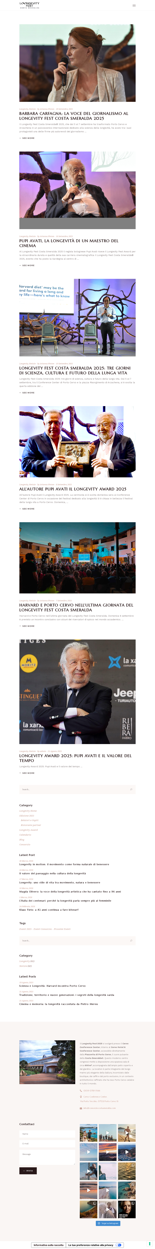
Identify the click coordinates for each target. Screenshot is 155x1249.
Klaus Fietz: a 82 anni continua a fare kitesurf (49, 909)
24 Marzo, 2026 (26, 870)
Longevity (23, 109)
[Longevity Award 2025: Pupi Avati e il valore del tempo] (77, 692)
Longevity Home (28, 810)
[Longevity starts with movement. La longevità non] (88, 1209)
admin (43, 751)
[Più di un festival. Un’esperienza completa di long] (127, 1152)
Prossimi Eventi (62, 928)
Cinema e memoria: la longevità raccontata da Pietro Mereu (58, 1004)
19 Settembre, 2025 (64, 109)
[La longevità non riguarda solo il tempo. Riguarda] (107, 1133)
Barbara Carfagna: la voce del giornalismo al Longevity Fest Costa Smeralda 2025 (74, 116)
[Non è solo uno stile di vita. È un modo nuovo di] (127, 1171)
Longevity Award (28, 829)
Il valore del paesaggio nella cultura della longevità (52, 873)
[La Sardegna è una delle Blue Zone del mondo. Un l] (127, 1133)
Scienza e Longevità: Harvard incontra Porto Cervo (52, 985)
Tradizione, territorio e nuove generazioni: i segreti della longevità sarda (66, 995)
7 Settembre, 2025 (64, 600)
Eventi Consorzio (43, 928)
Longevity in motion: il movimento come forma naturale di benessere (64, 864)
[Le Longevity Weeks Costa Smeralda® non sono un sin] (88, 1133)
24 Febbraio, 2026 (27, 906)
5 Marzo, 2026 (25, 897)
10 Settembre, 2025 (64, 363)
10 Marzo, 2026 (26, 888)
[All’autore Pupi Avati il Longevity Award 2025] (77, 441)
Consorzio (24, 844)
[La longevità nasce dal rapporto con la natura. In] (127, 1190)
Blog (21, 839)
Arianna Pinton (47, 109)
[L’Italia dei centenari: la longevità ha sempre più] (127, 1209)
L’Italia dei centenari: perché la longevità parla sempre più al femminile (65, 900)
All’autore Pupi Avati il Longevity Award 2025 (73, 489)
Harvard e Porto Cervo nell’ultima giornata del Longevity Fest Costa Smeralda (76, 607)
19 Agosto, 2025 (26, 982)
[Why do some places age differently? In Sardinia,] (88, 1171)
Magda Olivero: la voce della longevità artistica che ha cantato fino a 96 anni (70, 891)
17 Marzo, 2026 (26, 879)
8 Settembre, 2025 (64, 484)
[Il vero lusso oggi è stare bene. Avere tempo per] (107, 1171)
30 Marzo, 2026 (26, 861)
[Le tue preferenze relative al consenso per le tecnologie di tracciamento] (150, 1244)
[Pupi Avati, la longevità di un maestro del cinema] (77, 190)
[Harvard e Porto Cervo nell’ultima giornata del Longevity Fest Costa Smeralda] (77, 557)
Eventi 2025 (25, 928)
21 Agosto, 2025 (55, 751)
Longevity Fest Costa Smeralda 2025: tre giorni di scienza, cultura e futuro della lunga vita (75, 370)
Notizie (32, 109)
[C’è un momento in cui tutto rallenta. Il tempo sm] (88, 1190)
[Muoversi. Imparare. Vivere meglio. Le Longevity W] (88, 1152)
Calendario (25, 834)
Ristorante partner (31, 825)
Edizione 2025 (26, 815)
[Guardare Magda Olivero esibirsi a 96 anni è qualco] (107, 1209)
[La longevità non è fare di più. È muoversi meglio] (107, 1190)
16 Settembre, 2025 (64, 236)
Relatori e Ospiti (29, 820)
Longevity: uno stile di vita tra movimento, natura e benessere (59, 882)
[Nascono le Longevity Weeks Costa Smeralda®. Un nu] (107, 1152)
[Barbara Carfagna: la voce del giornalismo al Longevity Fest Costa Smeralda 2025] (77, 63)
